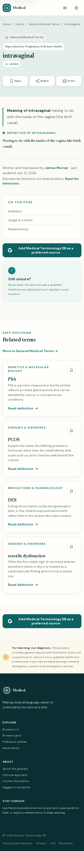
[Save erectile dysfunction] (71, 546)
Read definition (23, 408)
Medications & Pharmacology (35, 488)
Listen (13, 64)
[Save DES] (71, 491)
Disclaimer (66, 843)
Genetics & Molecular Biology (28, 369)
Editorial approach (15, 775)
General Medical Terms (44, 24)
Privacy (41, 843)
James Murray (56, 168)
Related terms (18, 229)
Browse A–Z (10, 729)
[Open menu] (65, 8)
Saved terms (11, 748)
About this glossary (15, 769)
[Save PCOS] (71, 430)
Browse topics (12, 735)
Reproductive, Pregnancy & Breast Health (33, 46)
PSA (12, 379)
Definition (15, 211)
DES (12, 500)
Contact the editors (16, 781)
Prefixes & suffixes (15, 742)
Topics (19, 24)
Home (6, 24)
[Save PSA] (71, 370)
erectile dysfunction (26, 556)
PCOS (13, 440)
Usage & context (20, 220)
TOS (52, 843)
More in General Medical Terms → (30, 351)
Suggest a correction (16, 787)
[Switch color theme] (76, 8)
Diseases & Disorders (27, 427)
